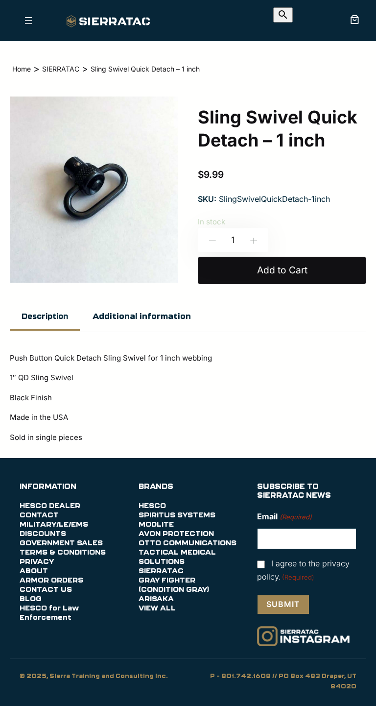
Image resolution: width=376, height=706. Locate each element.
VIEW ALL (157, 608)
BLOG (31, 599)
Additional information (142, 316)
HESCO (152, 506)
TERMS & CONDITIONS (63, 552)
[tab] (45, 317)
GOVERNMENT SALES (61, 543)
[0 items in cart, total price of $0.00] (354, 19)
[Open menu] (28, 20)
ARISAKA (156, 599)
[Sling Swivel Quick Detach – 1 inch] (94, 284)
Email (284, 516)
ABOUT (34, 571)
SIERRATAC (60, 69)
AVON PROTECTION (176, 534)
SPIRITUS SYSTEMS (177, 515)
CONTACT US (46, 589)
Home (21, 69)
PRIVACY (37, 562)
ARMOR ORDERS (51, 580)
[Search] (283, 15)
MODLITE (156, 524)
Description (45, 316)
